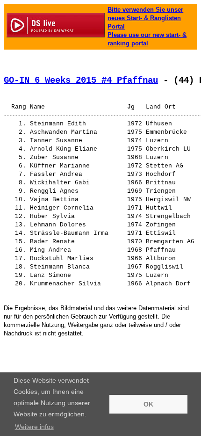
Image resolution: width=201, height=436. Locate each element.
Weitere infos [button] (34, 426)
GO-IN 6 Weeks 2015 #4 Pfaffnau (81, 80)
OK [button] (148, 404)
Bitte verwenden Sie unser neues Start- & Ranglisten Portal (145, 18)
